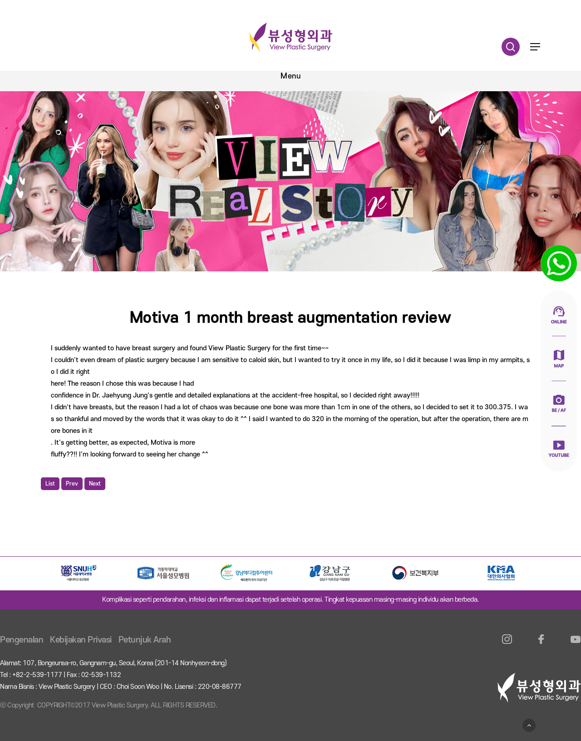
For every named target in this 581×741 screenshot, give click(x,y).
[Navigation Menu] (535, 46)
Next (95, 484)
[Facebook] (541, 644)
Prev (72, 484)
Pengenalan (21, 640)
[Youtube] (575, 644)
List (50, 484)
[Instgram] (507, 644)
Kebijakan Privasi (81, 640)
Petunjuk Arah (144, 640)
